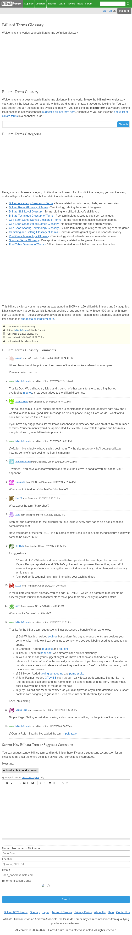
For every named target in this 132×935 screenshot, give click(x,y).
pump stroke (76, 673)
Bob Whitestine (23, 461)
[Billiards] (11, 4)
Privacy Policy (83, 912)
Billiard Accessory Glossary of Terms (31, 203)
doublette (47, 648)
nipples (27, 392)
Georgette (20, 482)
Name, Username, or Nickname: (21, 848)
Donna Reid (21, 710)
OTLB (18, 585)
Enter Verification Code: (16, 880)
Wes (17, 514)
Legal (45, 912)
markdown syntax (30, 777)
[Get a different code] (48, 885)
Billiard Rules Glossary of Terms (28, 207)
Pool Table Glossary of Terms (27, 244)
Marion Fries (21, 401)
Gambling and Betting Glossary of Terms (33, 232)
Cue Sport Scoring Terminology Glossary (34, 228)
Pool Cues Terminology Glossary (29, 236)
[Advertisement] (66, 62)
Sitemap (35, 912)
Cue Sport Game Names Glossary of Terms (35, 219)
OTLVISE (50, 677)
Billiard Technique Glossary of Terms (31, 215)
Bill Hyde (19, 546)
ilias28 (18, 498)
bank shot (46, 653)
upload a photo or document (20, 770)
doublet (63, 648)
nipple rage (70, 733)
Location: (7, 859)
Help (111, 912)
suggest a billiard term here (58, 111)
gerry (17, 606)
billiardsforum (21, 330)
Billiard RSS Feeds (16, 912)
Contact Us (123, 912)
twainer (52, 636)
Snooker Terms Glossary (24, 240)
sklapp (18, 358)
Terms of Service (62, 912)
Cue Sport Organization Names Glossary (34, 223)
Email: (6, 869)
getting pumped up (52, 673)
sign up (107, 10)
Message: (8, 763)
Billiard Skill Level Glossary (25, 211)
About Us (100, 912)
